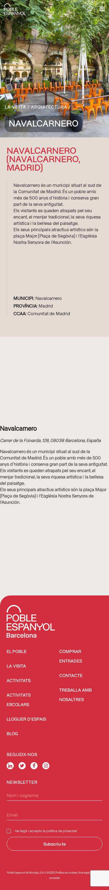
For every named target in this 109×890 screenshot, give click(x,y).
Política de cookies (66, 872)
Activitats (19, 681)
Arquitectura (49, 106)
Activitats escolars (19, 700)
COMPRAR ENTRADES (70, 657)
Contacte (71, 676)
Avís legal (84, 872)
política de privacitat (61, 831)
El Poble (16, 652)
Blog (12, 734)
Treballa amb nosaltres (75, 695)
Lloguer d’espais (26, 719)
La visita (15, 106)
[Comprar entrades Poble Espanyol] (89, 9)
